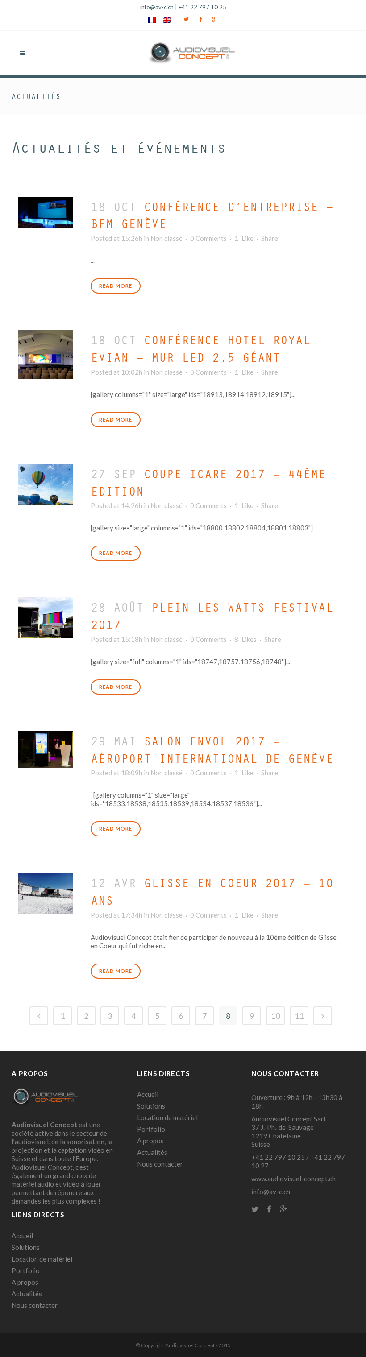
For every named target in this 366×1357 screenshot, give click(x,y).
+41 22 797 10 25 (202, 7)
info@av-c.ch (157, 7)
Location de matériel (42, 1259)
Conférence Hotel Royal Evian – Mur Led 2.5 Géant (201, 348)
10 (275, 1016)
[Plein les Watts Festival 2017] (46, 615)
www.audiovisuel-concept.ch (293, 1179)
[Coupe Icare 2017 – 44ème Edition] (46, 482)
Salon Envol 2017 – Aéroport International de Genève (212, 749)
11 (299, 1016)
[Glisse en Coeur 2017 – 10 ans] (46, 891)
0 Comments (208, 238)
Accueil (22, 1236)
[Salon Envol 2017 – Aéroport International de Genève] (46, 747)
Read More (115, 286)
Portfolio (26, 1270)
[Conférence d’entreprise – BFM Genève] (46, 210)
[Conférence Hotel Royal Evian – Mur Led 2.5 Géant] (46, 352)
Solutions (26, 1247)
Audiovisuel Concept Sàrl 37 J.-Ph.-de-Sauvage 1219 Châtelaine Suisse (288, 1131)
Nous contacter (35, 1305)
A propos (25, 1282)
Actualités (27, 1294)
